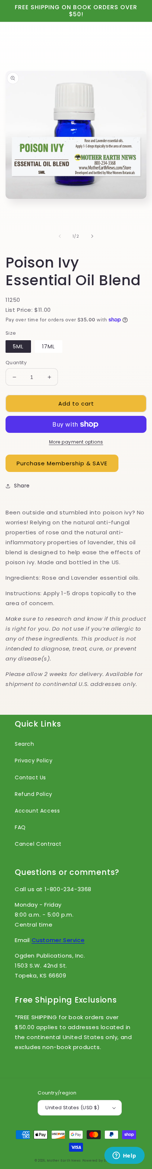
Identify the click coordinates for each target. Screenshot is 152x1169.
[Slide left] (60, 236)
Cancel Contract (38, 844)
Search (24, 744)
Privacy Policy (33, 760)
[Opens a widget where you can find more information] (124, 1156)
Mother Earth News (64, 1160)
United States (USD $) (72, 1107)
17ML (48, 346)
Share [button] (22, 485)
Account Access (37, 810)
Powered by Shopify (100, 1160)
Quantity (16, 362)
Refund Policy (33, 794)
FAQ (20, 827)
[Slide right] (92, 236)
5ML (18, 346)
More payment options (76, 442)
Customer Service (58, 940)
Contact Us (30, 777)
